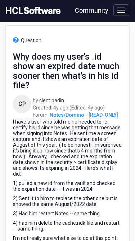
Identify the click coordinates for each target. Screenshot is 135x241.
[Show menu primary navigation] (121, 10)
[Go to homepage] (31, 11)
